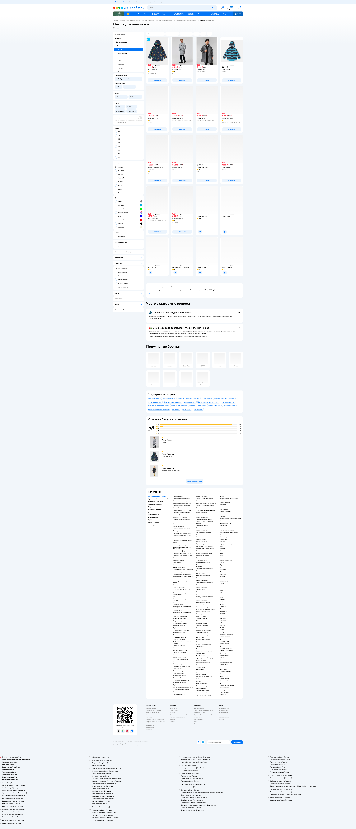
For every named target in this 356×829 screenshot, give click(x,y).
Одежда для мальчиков (179, 657)
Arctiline (222, 625)
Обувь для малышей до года (181, 597)
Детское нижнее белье (226, 650)
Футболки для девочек (179, 685)
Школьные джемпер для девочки (182, 545)
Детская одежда (147, 20)
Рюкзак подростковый (226, 662)
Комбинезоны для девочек (203, 508)
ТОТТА (222, 627)
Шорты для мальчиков (179, 652)
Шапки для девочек (225, 671)
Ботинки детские (224, 528)
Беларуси (137, 745)
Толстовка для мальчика (179, 635)
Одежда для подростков (203, 602)
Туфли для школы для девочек (181, 531)
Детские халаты (224, 646)
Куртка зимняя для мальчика (181, 630)
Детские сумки (224, 676)
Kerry (221, 567)
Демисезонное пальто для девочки (183, 687)
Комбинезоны (122, 53)
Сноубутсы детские (202, 655)
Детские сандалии (225, 502)
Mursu (221, 534)
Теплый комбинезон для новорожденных (180, 593)
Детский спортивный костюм (204, 594)
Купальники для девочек (226, 634)
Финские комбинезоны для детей (206, 609)
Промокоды (149, 717)
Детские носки (224, 639)
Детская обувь (200, 653)
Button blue (223, 569)
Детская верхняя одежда (164, 20)
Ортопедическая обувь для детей (205, 658)
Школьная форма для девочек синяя (183, 515)
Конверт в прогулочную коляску (182, 585)
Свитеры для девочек (202, 501)
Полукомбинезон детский (203, 607)
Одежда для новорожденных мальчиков (181, 599)
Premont (222, 604)
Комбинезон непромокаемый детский (204, 597)
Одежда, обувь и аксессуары (129, 20)
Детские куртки (200, 589)
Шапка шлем (223, 669)
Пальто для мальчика (179, 645)
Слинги (198, 578)
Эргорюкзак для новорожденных (182, 579)
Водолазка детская (201, 623)
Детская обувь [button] (153, 517)
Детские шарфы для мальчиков (228, 681)
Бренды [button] (151, 520)
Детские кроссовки (202, 672)
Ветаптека (221, 719)
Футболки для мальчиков (180, 628)
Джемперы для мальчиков (180, 655)
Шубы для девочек (201, 496)
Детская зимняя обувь (226, 523)
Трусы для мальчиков (225, 648)
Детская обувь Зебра (202, 693)
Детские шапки (224, 664)
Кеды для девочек (201, 571)
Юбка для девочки (178, 673)
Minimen (222, 599)
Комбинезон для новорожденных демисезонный (182, 613)
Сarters (222, 588)
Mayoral (222, 565)
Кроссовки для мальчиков (203, 558)
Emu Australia (223, 611)
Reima (221, 553)
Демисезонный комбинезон (204, 582)
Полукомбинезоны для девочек (205, 546)
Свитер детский (200, 649)
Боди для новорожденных (180, 572)
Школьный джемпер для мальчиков (183, 555)
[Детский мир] (128, 7)
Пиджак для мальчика (202, 642)
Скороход (222, 516)
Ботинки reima (224, 509)
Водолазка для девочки (202, 555)
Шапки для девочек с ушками (228, 690)
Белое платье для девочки (203, 528)
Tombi (221, 514)
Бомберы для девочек (202, 534)
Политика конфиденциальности (155, 719)
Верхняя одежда (121, 42)
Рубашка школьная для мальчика (182, 519)
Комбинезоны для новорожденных (183, 576)
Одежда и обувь (120, 35)
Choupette (223, 558)
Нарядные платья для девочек (181, 666)
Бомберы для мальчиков (180, 650)
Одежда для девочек (178, 692)
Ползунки (199, 592)
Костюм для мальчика (179, 632)
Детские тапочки (201, 674)
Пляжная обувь (224, 537)
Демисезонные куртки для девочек (206, 503)
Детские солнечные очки (227, 685)
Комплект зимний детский (203, 630)
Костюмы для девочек (202, 537)
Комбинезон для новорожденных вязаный (182, 607)
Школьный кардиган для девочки (182, 540)
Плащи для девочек (201, 616)
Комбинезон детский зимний (204, 585)
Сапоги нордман (201, 660)
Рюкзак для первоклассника (227, 667)
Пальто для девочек (201, 512)
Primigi (222, 496)
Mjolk (221, 597)
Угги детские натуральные (203, 686)
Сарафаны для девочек (179, 524)
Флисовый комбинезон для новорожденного (181, 603)
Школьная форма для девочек (181, 498)
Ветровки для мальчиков (180, 623)
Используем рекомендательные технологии (125, 743)
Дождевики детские (202, 625)
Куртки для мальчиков (179, 618)
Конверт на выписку (179, 565)
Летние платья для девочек (204, 532)
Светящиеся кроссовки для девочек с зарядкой (206, 565)
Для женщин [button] (152, 512)
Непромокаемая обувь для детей (229, 532)
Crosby (222, 602)
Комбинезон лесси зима (203, 611)
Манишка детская (224, 687)
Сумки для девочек (225, 692)
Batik (221, 595)
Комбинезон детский (202, 580)
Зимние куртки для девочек (204, 519)
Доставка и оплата (151, 708)
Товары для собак (223, 712)
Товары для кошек (224, 708)
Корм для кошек (223, 710)
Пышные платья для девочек (181, 689)
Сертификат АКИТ (151, 725)
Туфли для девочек (201, 560)
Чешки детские (200, 667)
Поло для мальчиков (179, 639)
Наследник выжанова (226, 560)
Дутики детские (224, 521)
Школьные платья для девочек (181, 517)
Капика (222, 562)
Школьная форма (178, 496)
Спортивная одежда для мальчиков (183, 621)
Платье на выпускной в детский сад (183, 569)
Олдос (221, 551)
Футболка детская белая (203, 639)
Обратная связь (150, 727)
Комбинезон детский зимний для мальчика (182, 642)
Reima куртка (200, 614)
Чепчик (222, 657)
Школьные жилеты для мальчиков (182, 535)
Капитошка (223, 620)
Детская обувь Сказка (202, 690)
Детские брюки (200, 646)
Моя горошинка (177, 610)
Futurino (222, 579)
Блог (195, 721)
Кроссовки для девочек (203, 562)
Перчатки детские (225, 674)
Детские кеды (224, 539)
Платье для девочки (178, 668)
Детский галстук (224, 678)
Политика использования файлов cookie (155, 722)
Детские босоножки (225, 511)
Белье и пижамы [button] (153, 522)
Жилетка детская (201, 621)
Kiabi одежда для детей (226, 623)
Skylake (175, 542)
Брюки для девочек (201, 530)
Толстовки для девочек (179, 675)
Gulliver (222, 546)
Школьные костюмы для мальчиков (183, 538)
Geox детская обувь (201, 683)
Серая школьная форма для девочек (183, 522)
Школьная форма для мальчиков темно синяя (182, 547)
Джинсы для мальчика (179, 661)
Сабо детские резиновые (227, 530)
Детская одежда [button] (153, 514)
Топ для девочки (224, 655)
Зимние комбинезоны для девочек (183, 678)
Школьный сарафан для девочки (182, 551)
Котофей (222, 541)
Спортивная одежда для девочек (205, 510)
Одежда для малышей (179, 567)
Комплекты (121, 57)
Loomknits (223, 574)
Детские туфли (200, 573)
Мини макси (223, 609)
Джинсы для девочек (202, 525)
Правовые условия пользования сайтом (137, 741)
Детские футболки (201, 604)
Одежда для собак (224, 717)
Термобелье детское (202, 632)
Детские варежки (225, 660)
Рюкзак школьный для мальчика (182, 510)
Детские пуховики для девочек (205, 505)
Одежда (118, 38)
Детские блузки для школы (180, 508)
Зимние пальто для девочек (181, 671)
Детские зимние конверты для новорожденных (181, 590)
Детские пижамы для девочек (204, 498)
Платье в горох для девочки (204, 551)
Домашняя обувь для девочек (204, 568)
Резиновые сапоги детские (204, 676)
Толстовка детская (201, 618)
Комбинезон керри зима (203, 628)
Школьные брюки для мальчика (182, 505)
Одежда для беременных (203, 575)
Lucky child (223, 618)
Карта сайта (149, 729)
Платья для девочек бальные (181, 680)
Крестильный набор (179, 587)
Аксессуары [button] (152, 525)
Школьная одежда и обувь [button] (156, 496)
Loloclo (222, 585)
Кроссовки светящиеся (203, 662)
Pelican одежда (224, 581)
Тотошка (222, 583)
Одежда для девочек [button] (155, 504)
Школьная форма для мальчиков (182, 503)
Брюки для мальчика (179, 625)
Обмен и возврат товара (152, 712)
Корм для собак (223, 715)
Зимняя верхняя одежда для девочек (206, 515)
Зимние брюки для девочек (204, 553)
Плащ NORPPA (168, 468)
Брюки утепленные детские (204, 651)
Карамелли (223, 606)
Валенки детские (201, 688)
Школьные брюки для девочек (181, 528)
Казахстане (129, 745)
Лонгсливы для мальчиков (180, 659)
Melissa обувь (223, 525)
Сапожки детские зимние (203, 695)
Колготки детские (225, 636)
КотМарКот (223, 632)
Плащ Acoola (167, 440)
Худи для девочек (201, 539)
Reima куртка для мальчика (180, 664)
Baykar (221, 616)
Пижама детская (224, 643)
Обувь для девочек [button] (154, 509)
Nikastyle (222, 576)
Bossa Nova (223, 590)
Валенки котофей (225, 507)
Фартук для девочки (178, 526)
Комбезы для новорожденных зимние (181, 581)
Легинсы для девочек (179, 694)
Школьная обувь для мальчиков (182, 533)
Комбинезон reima (201, 587)
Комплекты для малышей (180, 616)
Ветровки (121, 64)
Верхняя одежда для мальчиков (186, 20)
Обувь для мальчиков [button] (155, 507)
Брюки (120, 61)
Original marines (224, 572)
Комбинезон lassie (201, 600)
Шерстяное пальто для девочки (205, 548)
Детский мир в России (119, 745)
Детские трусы (224, 653)
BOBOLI (222, 630)
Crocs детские (200, 669)
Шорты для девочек (202, 517)
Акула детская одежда (226, 544)
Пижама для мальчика (179, 648)
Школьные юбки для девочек (181, 512)
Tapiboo (198, 679)
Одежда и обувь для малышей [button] (158, 499)
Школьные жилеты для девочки (182, 553)
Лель (221, 592)
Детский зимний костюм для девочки (204, 522)
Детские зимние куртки (203, 635)
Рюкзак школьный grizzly (180, 501)
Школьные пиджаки (178, 560)
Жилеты (120, 68)
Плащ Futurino (168, 454)
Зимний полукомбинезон (203, 644)
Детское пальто (200, 637)
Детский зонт (223, 694)
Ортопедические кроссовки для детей (229, 499)
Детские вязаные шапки (226, 683)
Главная (115, 20)
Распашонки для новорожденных (182, 574)
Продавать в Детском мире (153, 710)
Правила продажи (151, 715)
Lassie (221, 555)
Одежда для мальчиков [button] (155, 501)
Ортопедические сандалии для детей (230, 518)
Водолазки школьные (179, 558)
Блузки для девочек (201, 541)
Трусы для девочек (225, 641)
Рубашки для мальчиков (180, 637)
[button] (238, 13)
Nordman (199, 665)
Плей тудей (223, 548)
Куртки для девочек (201, 544)
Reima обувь (223, 504)
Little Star (222, 613)
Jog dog (198, 681)
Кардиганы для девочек (179, 682)
